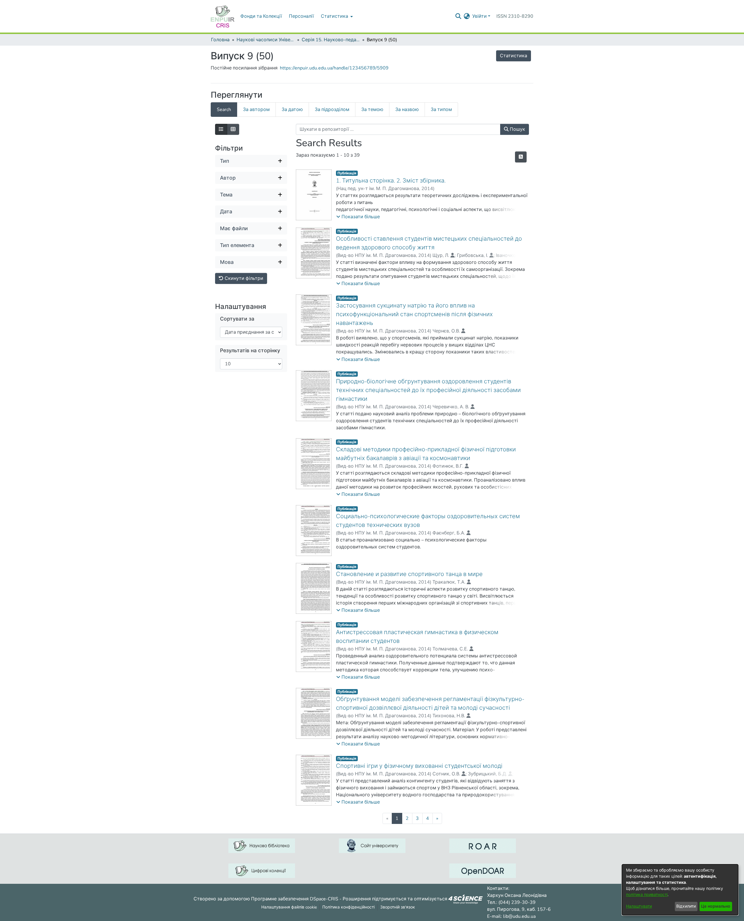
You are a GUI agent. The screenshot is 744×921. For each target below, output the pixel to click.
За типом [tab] (441, 109)
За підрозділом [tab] (332, 109)
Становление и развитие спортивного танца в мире (409, 574)
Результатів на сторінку (250, 351)
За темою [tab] (372, 109)
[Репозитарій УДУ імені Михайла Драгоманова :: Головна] (223, 16)
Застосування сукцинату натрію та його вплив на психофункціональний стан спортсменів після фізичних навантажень (414, 314)
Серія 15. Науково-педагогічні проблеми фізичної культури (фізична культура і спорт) (331, 40)
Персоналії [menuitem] (301, 16)
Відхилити (686, 906)
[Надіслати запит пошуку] (458, 16)
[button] (358, 217)
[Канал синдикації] (521, 156)
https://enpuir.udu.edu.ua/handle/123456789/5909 (334, 68)
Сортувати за (237, 319)
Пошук (517, 129)
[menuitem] (336, 16)
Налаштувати (639, 906)
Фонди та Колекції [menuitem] (261, 16)
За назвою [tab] (407, 109)
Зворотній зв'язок (397, 907)
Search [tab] (224, 109)
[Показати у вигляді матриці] (233, 129)
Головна (220, 40)
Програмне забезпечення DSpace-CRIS (294, 898)
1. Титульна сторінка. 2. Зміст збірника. (391, 181)
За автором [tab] (256, 109)
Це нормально (715, 906)
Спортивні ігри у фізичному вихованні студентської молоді (419, 766)
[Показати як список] (221, 129)
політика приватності (647, 894)
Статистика (513, 56)
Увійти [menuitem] (479, 16)
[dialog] (680, 889)
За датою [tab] (292, 109)
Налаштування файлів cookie (289, 907)
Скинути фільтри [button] (243, 278)
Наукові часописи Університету (266, 40)
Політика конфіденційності (348, 907)
